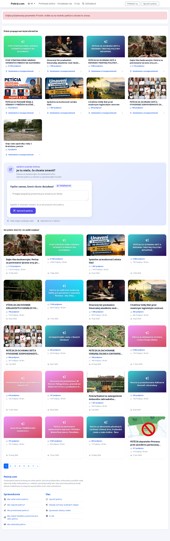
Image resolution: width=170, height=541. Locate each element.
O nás (77, 4)
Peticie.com (17, 3)
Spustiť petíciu (150, 4)
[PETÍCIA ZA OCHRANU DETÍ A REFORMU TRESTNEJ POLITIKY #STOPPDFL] (106, 55)
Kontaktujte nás (65, 4)
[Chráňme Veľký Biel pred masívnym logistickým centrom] (106, 96)
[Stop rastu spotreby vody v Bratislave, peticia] (23, 138)
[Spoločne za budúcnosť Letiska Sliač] (64, 96)
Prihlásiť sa (132, 4)
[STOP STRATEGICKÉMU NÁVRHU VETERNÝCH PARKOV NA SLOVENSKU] (23, 55)
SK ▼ (33, 4)
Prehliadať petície (47, 4)
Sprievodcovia (12, 494)
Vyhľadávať (90, 4)
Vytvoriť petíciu (25, 210)
